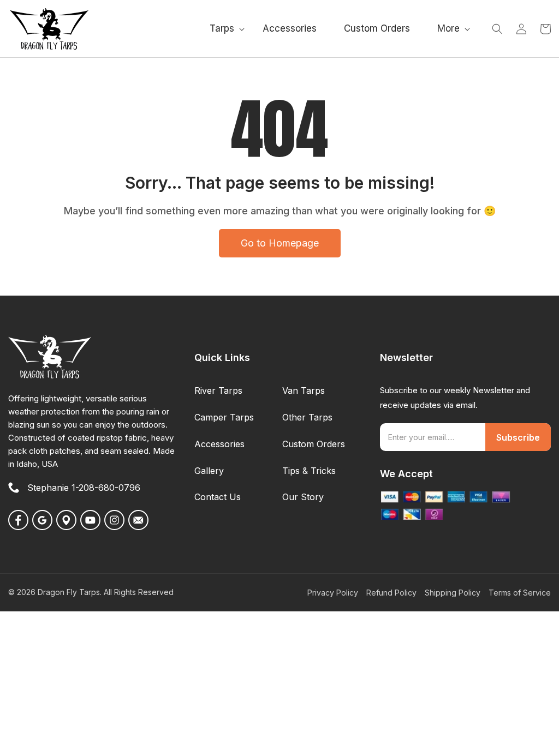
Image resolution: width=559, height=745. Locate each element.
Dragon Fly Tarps (69, 592)
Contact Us (217, 496)
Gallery (209, 470)
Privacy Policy (332, 592)
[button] (222, 28)
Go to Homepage (280, 243)
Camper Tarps (224, 417)
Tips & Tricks (309, 470)
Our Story (303, 496)
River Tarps (218, 390)
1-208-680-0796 (106, 487)
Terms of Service (520, 592)
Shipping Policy (452, 592)
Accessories (219, 443)
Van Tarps (303, 390)
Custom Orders (313, 443)
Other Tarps (307, 417)
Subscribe (518, 437)
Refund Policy (391, 592)
